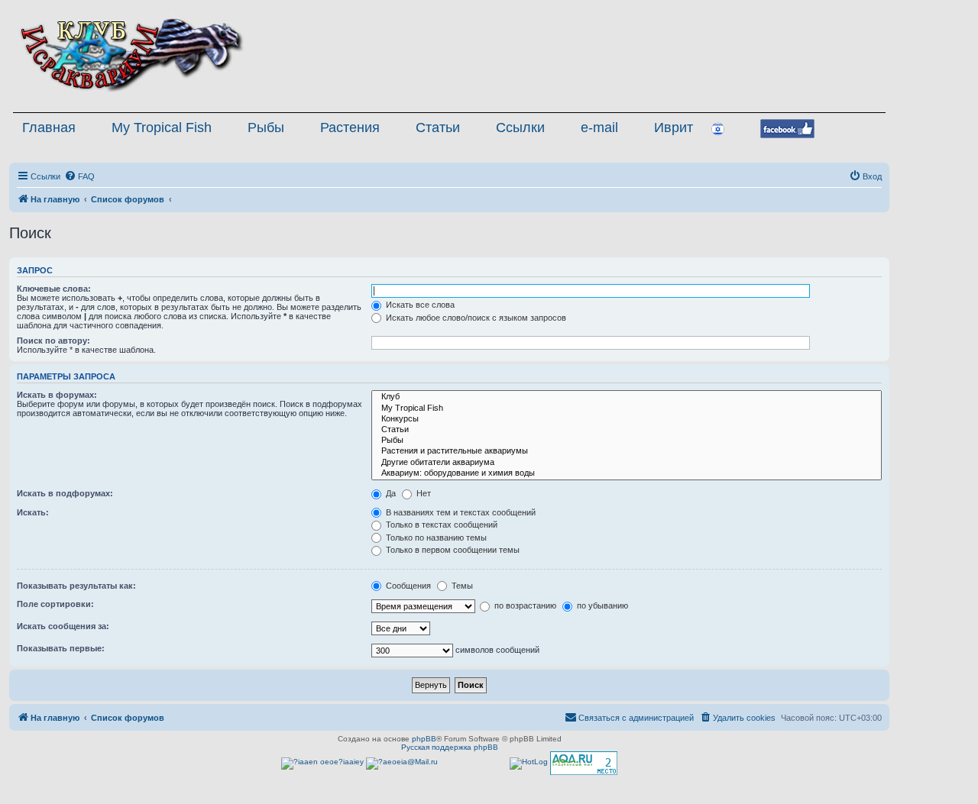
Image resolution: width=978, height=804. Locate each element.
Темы (461, 585)
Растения (350, 127)
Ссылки (520, 127)
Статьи (438, 127)
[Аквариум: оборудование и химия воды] (626, 473)
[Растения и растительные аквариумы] (626, 451)
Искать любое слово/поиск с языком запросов (475, 317)
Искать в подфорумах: (65, 493)
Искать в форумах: (57, 394)
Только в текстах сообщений (440, 524)
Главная (49, 127)
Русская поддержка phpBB (449, 747)
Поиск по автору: (53, 340)
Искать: (33, 512)
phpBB (424, 739)
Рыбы (266, 127)
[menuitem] (79, 176)
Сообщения (407, 585)
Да (390, 493)
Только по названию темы (435, 537)
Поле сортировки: (55, 604)
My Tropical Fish (162, 127)
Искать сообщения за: (63, 626)
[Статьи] (626, 430)
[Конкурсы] (626, 419)
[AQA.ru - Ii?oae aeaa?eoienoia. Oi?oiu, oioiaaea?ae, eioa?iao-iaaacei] (583, 763)
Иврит (673, 127)
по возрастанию (524, 605)
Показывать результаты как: (76, 585)
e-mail (599, 127)
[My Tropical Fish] (626, 408)
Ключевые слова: (54, 288)
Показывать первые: (61, 648)
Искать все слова (419, 304)
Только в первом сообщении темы (452, 549)
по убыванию (601, 605)
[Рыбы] (626, 440)
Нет (422, 493)
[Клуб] (626, 397)
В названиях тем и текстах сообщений (460, 512)
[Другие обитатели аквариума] (626, 462)
